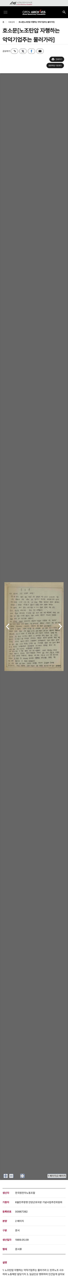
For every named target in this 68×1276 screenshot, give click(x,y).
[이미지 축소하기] (11, 1176)
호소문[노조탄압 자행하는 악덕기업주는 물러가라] (37, 22)
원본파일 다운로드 (55, 65)
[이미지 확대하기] (5, 1176)
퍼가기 (14, 51)
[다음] (60, 626)
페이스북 (31, 51)
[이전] (8, 626)
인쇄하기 (59, 59)
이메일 (40, 51)
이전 (7, 626)
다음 (60, 626)
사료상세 (11, 22)
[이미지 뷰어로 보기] (22, 1176)
